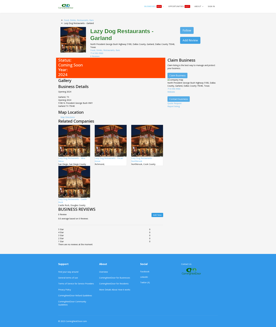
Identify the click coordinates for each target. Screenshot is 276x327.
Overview (103, 271)
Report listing (173, 106)
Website (171, 91)
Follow (187, 30)
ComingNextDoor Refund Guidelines (75, 295)
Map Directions (68, 117)
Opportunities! (178, 6)
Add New (157, 215)
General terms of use (68, 277)
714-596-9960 (96, 53)
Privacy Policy (64, 289)
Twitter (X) (145, 282)
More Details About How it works (114, 289)
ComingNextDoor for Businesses (114, 277)
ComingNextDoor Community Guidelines (72, 303)
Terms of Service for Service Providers (76, 283)
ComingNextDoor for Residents (114, 283)
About (197, 6)
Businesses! (152, 6)
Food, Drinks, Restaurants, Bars (79, 20)
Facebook (144, 271)
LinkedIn (144, 277)
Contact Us (186, 264)
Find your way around (68, 271)
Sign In (211, 6)
